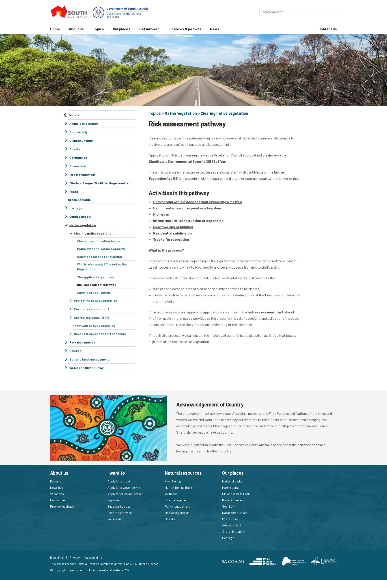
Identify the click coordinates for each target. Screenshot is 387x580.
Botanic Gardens (233, 500)
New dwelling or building (173, 227)
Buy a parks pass (119, 506)
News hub (56, 487)
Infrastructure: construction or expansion (188, 220)
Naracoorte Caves (234, 513)
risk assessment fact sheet (271, 312)
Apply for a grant (119, 481)
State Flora (230, 519)
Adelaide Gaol (231, 525)
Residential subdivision (172, 233)
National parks (232, 481)
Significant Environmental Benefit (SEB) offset (188, 161)
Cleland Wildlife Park (236, 494)
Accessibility (93, 557)
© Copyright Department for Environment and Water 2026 (89, 570)
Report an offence (120, 513)
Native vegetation (181, 113)
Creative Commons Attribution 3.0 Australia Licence (123, 564)
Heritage (228, 538)
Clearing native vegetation (224, 113)
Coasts (170, 519)
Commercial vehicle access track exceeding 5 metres (197, 202)
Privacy (74, 557)
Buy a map (114, 500)
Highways (161, 214)
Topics (155, 113)
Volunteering (116, 519)
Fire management (177, 500)
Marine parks (230, 487)
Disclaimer (57, 557)
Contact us (57, 500)
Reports (55, 481)
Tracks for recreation (171, 239)
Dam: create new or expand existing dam (187, 208)
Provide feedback (62, 506)
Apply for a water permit (124, 487)
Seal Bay (228, 506)
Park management (177, 506)
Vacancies (57, 494)
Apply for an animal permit (125, 494)
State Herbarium (233, 531)
